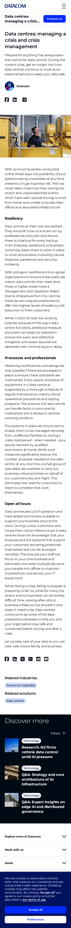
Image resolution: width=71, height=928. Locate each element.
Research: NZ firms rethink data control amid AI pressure (40, 752)
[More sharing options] (24, 100)
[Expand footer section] (64, 836)
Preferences (35, 919)
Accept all (35, 910)
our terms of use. (34, 899)
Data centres (15, 701)
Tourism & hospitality (20, 685)
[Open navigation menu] (63, 6)
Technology (31, 741)
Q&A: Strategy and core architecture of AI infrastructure (43, 779)
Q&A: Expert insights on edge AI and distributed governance (43, 807)
